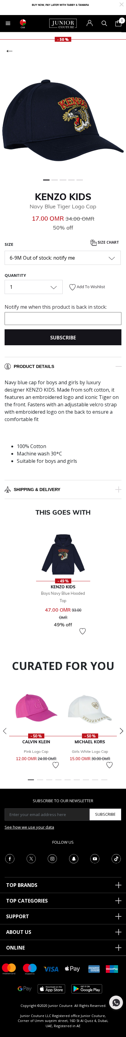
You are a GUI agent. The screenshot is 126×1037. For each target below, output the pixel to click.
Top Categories (27, 900)
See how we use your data (29, 827)
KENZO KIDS (63, 197)
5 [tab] (68, 783)
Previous (4, 731)
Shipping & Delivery (37, 489)
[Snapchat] (73, 858)
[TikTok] (116, 858)
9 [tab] (104, 783)
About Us (18, 932)
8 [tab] (95, 783)
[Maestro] (30, 968)
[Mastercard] (9, 968)
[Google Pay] (24, 988)
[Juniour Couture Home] (63, 23)
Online (15, 947)
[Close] (122, 4)
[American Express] (94, 968)
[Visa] (51, 968)
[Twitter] (31, 858)
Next (121, 731)
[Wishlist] (83, 631)
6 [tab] (77, 783)
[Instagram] (52, 858)
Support (17, 916)
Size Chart (108, 242)
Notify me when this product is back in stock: (56, 307)
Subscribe (105, 814)
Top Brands (21, 885)
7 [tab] (86, 783)
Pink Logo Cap (36, 751)
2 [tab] (40, 783)
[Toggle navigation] (8, 23)
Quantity (15, 275)
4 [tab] (58, 783)
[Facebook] (9, 858)
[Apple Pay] (72, 968)
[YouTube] (94, 858)
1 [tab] (31, 783)
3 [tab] (49, 783)
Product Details (34, 366)
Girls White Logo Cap (90, 751)
